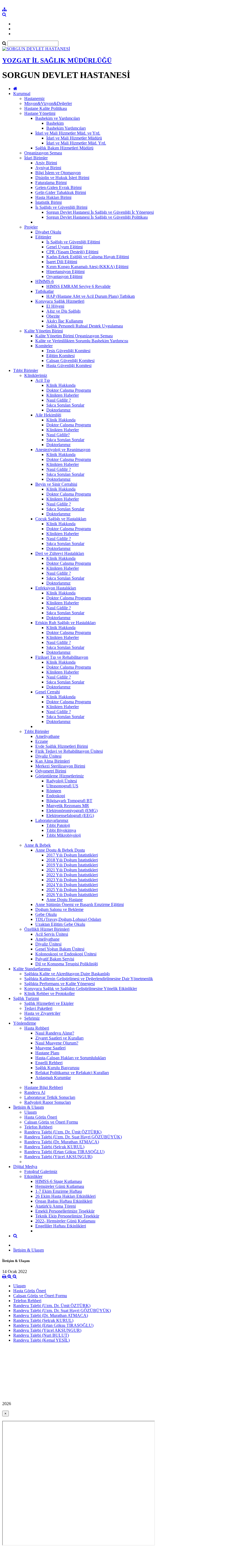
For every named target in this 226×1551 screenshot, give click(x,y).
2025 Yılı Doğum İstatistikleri (72, 889)
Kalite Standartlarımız (32, 968)
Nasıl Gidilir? (58, 434)
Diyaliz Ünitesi (48, 756)
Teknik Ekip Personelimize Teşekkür (67, 1216)
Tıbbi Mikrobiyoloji (63, 835)
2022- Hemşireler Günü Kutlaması (65, 1221)
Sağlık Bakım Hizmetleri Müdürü (64, 148)
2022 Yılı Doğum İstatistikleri (72, 874)
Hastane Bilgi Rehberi (43, 1087)
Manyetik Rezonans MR (67, 805)
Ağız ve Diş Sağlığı (63, 311)
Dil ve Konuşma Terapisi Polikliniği (66, 963)
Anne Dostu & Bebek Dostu (60, 850)
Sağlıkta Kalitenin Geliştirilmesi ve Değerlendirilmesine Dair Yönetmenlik (88, 978)
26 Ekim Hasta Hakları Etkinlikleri (65, 1196)
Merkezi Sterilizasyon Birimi (60, 766)
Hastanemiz (34, 98)
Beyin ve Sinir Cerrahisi (56, 484)
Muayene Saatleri (50, 1048)
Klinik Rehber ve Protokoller (49, 993)
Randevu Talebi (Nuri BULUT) (41, 1335)
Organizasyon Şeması (43, 153)
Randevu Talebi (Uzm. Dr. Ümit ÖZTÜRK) (62, 1132)
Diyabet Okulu (48, 232)
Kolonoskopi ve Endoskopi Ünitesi (65, 954)
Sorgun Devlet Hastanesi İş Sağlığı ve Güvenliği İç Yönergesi (100, 212)
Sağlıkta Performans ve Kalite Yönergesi (59, 983)
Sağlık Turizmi (26, 998)
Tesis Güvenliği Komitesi (68, 350)
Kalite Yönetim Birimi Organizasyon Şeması (74, 335)
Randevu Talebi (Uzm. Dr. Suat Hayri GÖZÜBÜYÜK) (73, 1137)
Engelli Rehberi (49, 1062)
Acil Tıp (42, 380)
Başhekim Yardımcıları (66, 128)
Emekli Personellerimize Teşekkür (65, 1211)
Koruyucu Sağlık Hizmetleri (59, 301)
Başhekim (55, 123)
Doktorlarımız (58, 410)
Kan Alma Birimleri (52, 761)
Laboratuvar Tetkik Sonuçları (49, 1097)
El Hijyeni (55, 306)
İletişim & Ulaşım (28, 1107)
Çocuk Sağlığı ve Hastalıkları (60, 518)
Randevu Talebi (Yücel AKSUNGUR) (58, 1156)
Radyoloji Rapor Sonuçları (47, 1102)
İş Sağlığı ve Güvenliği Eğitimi (73, 242)
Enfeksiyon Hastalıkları (55, 588)
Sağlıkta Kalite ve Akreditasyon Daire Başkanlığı (67, 973)
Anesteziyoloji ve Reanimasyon (62, 449)
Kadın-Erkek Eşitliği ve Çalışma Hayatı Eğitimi (87, 256)
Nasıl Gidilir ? (58, 400)
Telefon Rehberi (38, 1127)
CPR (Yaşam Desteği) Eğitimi (72, 251)
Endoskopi (55, 795)
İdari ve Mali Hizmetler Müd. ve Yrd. (67, 133)
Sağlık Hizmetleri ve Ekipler (49, 1003)
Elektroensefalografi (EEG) (70, 815)
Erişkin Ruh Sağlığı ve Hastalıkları (65, 622)
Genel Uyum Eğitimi (64, 246)
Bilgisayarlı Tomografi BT (69, 800)
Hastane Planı (47, 1052)
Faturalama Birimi (51, 182)
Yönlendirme (24, 1023)
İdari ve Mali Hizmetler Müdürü (74, 138)
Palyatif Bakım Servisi (54, 959)
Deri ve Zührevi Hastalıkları (59, 553)
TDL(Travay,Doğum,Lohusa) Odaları (68, 919)
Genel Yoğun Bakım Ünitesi (59, 949)
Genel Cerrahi (47, 692)
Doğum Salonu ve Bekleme (59, 909)
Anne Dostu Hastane (64, 899)
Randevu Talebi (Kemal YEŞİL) (41, 1340)
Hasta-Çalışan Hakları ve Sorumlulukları (70, 1057)
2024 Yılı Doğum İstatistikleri (72, 884)
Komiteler (44, 345)
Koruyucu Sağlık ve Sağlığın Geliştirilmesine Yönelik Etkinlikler (80, 988)
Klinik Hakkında (61, 385)
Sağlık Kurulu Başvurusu (57, 1067)
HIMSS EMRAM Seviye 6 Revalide (78, 286)
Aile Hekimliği (48, 415)
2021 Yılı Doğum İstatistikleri (72, 870)
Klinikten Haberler (62, 395)
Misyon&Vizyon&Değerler (48, 103)
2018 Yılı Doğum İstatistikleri (72, 860)
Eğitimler (43, 237)
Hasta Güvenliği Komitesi (69, 365)
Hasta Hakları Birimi (53, 197)
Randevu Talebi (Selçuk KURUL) (54, 1146)
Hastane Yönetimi (39, 113)
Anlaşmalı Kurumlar (53, 1077)
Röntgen (53, 790)
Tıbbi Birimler (25, 370)
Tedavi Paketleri (38, 1008)
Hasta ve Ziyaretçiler (42, 1013)
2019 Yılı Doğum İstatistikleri (72, 865)
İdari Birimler (36, 157)
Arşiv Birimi (46, 162)
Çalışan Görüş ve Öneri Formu (51, 1122)
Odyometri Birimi (50, 771)
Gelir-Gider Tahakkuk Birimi (60, 192)
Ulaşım (30, 1112)
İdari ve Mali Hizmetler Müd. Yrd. (76, 143)
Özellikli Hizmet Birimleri (46, 929)
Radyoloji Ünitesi (61, 781)
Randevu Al (34, 1092)
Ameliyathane (47, 736)
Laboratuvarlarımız (51, 820)
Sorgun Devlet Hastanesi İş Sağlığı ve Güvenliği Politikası (97, 217)
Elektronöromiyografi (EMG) (72, 810)
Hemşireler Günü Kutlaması (59, 1186)
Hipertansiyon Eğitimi (65, 271)
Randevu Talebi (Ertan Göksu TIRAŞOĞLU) (64, 1151)
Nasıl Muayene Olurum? (56, 1043)
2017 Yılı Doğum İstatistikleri (72, 855)
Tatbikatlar (44, 291)
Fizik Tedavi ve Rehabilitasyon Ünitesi (69, 751)
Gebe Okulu (46, 914)
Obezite (53, 316)
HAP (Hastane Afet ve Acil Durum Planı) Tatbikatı (90, 296)
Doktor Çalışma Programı (68, 390)
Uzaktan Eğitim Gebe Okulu (60, 924)
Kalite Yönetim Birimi (43, 331)
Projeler (31, 227)
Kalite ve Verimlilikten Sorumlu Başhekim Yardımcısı (81, 340)
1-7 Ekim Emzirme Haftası (58, 1191)
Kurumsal (21, 93)
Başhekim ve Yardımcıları (57, 118)
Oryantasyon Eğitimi (64, 276)
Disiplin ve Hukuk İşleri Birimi (62, 177)
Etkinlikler (33, 1176)
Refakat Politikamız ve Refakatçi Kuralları (72, 1072)
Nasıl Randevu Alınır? (54, 1033)
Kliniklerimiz (35, 375)
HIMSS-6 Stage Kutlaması (58, 1181)
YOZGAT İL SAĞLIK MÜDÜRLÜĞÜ (57, 60)
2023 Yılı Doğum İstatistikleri (72, 879)
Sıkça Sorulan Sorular (65, 405)
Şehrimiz (32, 1018)
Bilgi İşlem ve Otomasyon (58, 172)
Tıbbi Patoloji (58, 825)
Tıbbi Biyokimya (61, 830)
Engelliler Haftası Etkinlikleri (60, 1226)
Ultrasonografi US (62, 785)
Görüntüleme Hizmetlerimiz (59, 776)
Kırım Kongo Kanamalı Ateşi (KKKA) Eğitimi (87, 266)
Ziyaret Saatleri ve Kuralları (59, 1038)
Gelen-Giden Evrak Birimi (58, 187)
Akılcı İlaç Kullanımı (64, 321)
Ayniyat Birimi (48, 167)
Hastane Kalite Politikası (45, 108)
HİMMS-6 (44, 281)
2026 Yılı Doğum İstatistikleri (72, 894)
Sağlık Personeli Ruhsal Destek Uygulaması (84, 326)
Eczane (41, 741)
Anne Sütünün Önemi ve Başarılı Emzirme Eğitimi (79, 904)
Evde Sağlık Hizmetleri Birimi (61, 746)
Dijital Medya (25, 1166)
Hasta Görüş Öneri (40, 1117)
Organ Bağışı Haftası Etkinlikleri (63, 1201)
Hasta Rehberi (36, 1028)
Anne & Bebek (37, 845)
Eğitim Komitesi (60, 355)
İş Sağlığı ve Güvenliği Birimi (61, 207)
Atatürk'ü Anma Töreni (55, 1206)
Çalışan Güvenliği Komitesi (70, 360)
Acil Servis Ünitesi (51, 934)
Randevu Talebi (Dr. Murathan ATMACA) (61, 1141)
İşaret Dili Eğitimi (61, 261)
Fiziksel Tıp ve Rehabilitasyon (61, 657)
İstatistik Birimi (48, 202)
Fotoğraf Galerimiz (40, 1171)
